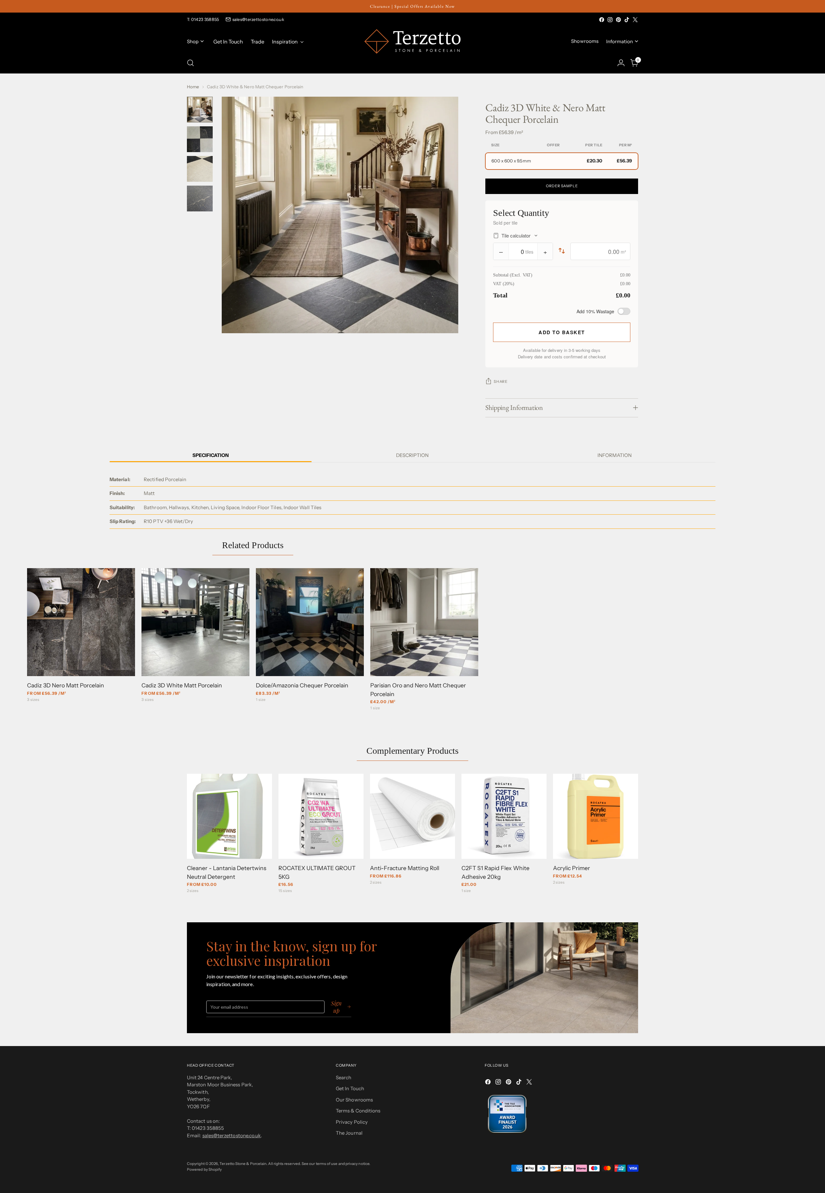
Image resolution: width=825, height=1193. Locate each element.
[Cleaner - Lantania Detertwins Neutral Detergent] (229, 816)
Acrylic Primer (571, 868)
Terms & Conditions (358, 1111)
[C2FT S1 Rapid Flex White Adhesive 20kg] (504, 816)
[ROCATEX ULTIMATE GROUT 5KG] (321, 816)
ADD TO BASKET (562, 332)
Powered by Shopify (204, 1169)
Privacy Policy (352, 1122)
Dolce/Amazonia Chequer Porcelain (302, 685)
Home (193, 86)
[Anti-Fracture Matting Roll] (412, 816)
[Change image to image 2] (200, 139)
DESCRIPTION (412, 455)
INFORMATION (614, 455)
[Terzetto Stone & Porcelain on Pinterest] (618, 20)
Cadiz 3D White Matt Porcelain (181, 685)
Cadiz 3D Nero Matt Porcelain (65, 685)
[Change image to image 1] (200, 109)
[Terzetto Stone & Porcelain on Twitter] (635, 20)
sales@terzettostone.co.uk (258, 19)
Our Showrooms (354, 1100)
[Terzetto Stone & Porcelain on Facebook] (602, 20)
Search (343, 1077)
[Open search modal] (190, 62)
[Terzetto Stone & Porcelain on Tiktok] (627, 20)
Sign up (336, 1006)
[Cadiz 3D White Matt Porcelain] (195, 622)
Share (500, 381)
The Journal (349, 1133)
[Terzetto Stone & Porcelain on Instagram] (610, 20)
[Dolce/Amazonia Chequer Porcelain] (310, 622)
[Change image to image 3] (200, 169)
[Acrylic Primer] (595, 816)
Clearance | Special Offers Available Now (412, 6)
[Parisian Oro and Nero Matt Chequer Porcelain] (424, 622)
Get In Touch (350, 1088)
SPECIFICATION (210, 455)
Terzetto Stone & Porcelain (243, 1163)
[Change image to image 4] (200, 198)
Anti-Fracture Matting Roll (404, 868)
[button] (561, 161)
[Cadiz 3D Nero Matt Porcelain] (81, 622)
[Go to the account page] (621, 62)
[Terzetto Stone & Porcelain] (412, 41)
